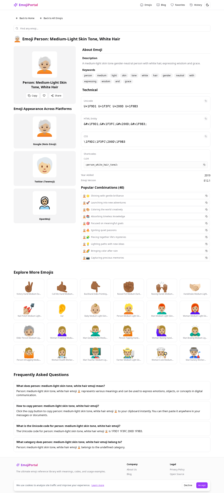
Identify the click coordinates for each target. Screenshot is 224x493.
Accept (202, 485)
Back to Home (27, 18)
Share (58, 95)
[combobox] (112, 28)
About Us (132, 469)
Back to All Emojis (53, 18)
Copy (34, 95)
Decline (188, 485)
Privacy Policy (177, 469)
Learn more (98, 485)
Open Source (177, 474)
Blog (129, 474)
